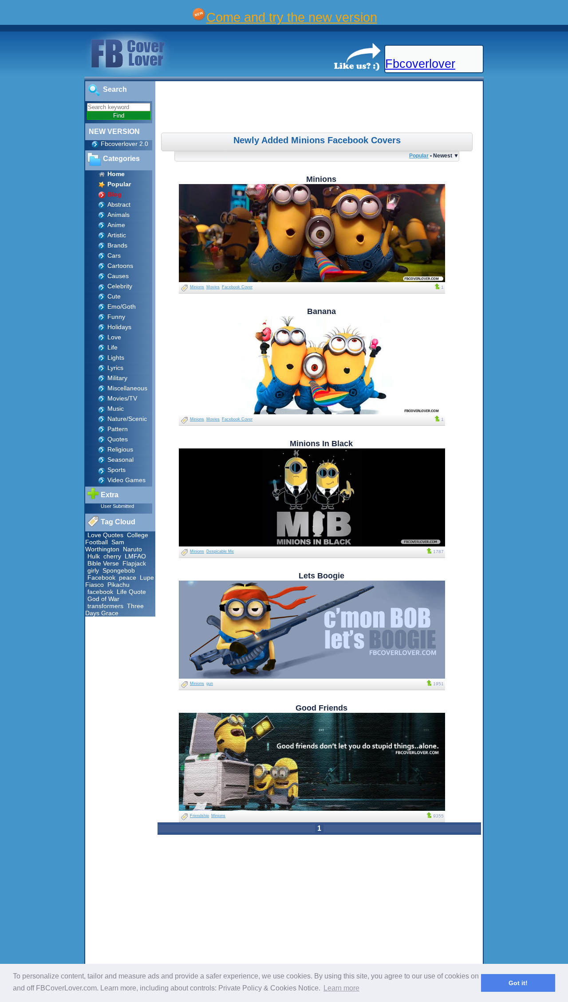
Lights (115, 357)
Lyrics (115, 367)
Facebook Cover (237, 287)
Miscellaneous (127, 388)
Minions (197, 287)
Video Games (126, 479)
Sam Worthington (104, 545)
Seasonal (120, 459)
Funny (116, 316)
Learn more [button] (341, 988)
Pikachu (118, 584)
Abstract (118, 204)
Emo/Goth (121, 306)
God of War (103, 598)
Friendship (199, 815)
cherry (112, 556)
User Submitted (117, 506)
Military (117, 377)
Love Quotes (105, 534)
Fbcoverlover (420, 64)
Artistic (116, 235)
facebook (100, 591)
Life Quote (131, 591)
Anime (116, 224)
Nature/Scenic (127, 418)
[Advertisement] (320, 108)
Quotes (117, 439)
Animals (118, 214)
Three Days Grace (114, 609)
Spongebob (119, 570)
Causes (118, 275)
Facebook (101, 577)
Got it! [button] (518, 982)
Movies (213, 287)
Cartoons (120, 265)
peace (127, 577)
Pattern (117, 428)
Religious (120, 449)
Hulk (93, 556)
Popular (419, 155)
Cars (114, 255)
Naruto (132, 549)
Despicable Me (220, 551)
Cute (114, 296)
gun (209, 683)
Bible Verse (103, 563)
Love (114, 337)
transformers (105, 605)
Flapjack (134, 563)
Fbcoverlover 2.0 (124, 143)
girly (93, 570)
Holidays (119, 326)
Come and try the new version (291, 17)
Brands (117, 245)
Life (112, 347)
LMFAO (135, 556)
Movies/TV (122, 398)
